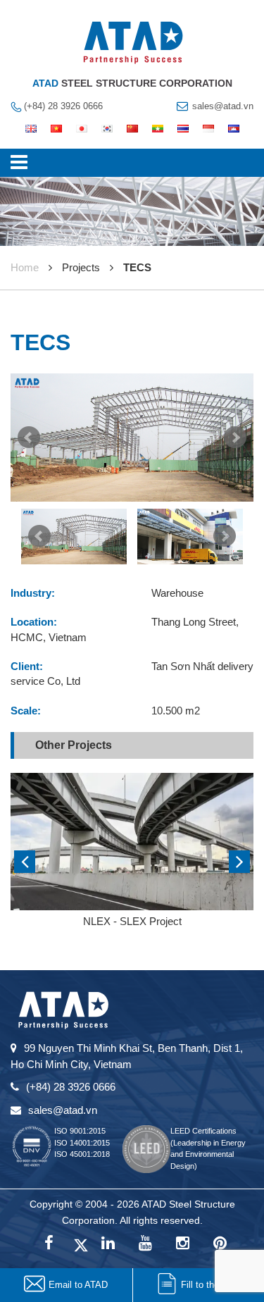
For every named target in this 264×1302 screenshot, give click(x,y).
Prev (29, 437)
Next (235, 437)
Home (25, 267)
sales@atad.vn (222, 106)
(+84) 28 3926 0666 (63, 106)
